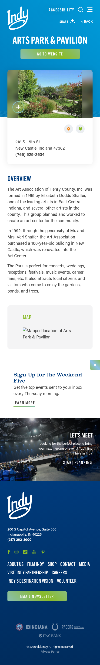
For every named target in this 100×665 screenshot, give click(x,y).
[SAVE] (80, 128)
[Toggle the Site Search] (80, 9)
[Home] (17, 18)
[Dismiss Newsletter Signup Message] (95, 365)
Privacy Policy (50, 651)
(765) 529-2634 (29, 154)
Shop (52, 564)
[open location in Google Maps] (50, 333)
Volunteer (67, 581)
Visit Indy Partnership (27, 572)
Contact (67, 564)
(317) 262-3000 (19, 539)
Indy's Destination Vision (30, 581)
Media (84, 564)
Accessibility (61, 10)
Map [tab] (27, 317)
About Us (15, 564)
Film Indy (35, 564)
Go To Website (50, 54)
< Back (87, 21)
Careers (59, 572)
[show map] (68, 128)
